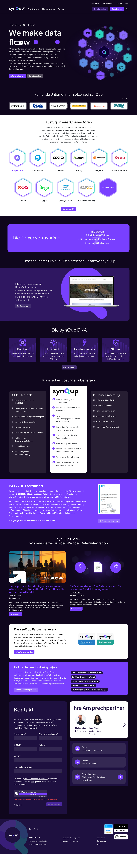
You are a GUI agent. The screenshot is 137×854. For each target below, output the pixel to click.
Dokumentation (108, 3)
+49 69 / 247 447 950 (71, 841)
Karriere (119, 3)
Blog (126, 3)
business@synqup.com (92, 750)
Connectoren (48, 9)
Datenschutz (101, 840)
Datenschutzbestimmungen (36, 778)
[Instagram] (34, 829)
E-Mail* (17, 745)
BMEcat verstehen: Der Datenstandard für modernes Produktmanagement (95, 587)
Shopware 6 (17, 170)
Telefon (42, 745)
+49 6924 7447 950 (90, 763)
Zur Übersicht (68, 209)
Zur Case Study (23, 306)
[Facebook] (37, 829)
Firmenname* (20, 734)
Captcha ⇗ (42, 796)
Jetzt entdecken (17, 76)
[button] (126, 98)
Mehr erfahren (69, 367)
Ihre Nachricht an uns (23, 767)
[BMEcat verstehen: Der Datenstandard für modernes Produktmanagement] (98, 567)
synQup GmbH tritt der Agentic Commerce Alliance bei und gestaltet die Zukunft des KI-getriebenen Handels (37, 589)
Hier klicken (33, 794)
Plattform (32, 9)
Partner (61, 9)
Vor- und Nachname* (48, 734)
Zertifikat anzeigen (107, 521)
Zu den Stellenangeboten (26, 690)
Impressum (101, 837)
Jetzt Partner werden (24, 652)
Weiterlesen (16, 614)
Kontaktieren (117, 9)
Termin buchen (100, 9)
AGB (32, 781)
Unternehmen (95, 3)
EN (127, 9)
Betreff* (17, 756)
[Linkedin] (30, 829)
